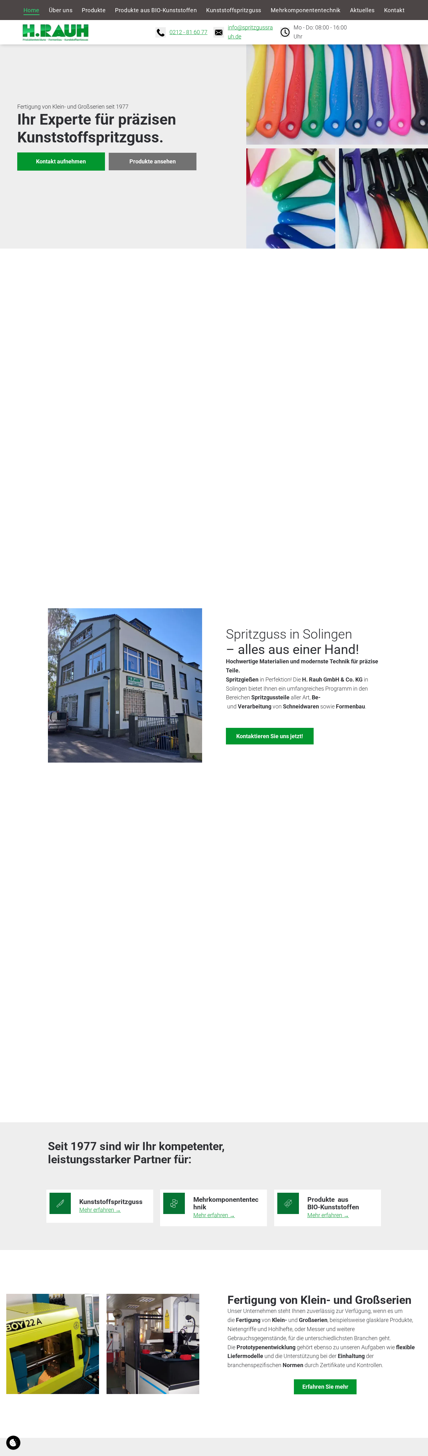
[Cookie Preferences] (13, 1443)
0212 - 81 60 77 (188, 32)
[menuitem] (31, 10)
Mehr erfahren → (100, 1209)
